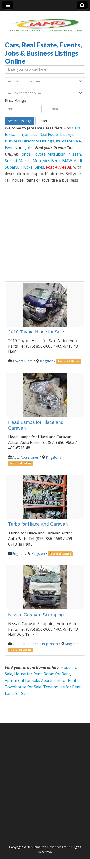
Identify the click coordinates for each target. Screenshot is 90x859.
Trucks (26, 167)
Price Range (15, 100)
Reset (42, 120)
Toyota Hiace (22, 361)
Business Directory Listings (29, 141)
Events (11, 147)
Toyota (39, 154)
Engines (18, 553)
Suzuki (11, 160)
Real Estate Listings (56, 134)
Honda (25, 154)
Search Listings (19, 120)
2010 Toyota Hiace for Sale (36, 331)
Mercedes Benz (46, 160)
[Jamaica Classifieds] (45, 22)
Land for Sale (17, 693)
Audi (78, 160)
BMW (67, 160)
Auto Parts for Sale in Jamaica (35, 644)
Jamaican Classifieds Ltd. (50, 847)
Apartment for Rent (58, 680)
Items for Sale (68, 141)
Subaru (11, 167)
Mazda (25, 160)
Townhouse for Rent (62, 687)
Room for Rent (57, 673)
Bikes (39, 167)
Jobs (29, 147)
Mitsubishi (57, 154)
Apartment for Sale (22, 680)
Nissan (74, 154)
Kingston (46, 361)
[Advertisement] (45, 234)
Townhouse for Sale (23, 687)
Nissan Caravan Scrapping (36, 614)
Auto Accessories (25, 457)
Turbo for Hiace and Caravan (38, 524)
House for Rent (28, 673)
